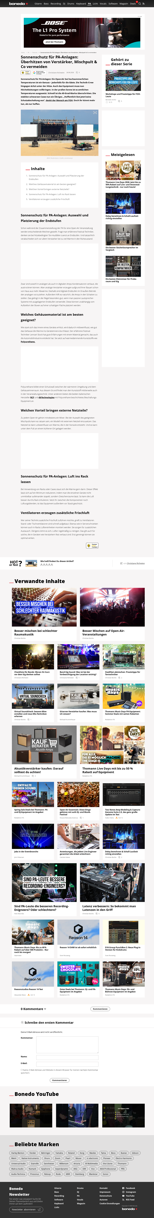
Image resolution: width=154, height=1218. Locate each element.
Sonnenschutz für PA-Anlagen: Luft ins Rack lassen (52, 194)
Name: (24, 1056)
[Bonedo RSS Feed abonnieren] (143, 3)
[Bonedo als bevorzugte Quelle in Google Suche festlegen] (39, 72)
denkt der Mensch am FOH (59, 100)
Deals (133, 4)
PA (89, 4)
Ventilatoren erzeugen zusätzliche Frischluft (49, 199)
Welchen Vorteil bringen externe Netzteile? (49, 189)
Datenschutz (106, 1195)
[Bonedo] (18, 3)
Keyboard (81, 4)
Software (113, 4)
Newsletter (23, 1209)
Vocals (103, 4)
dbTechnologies (46, 397)
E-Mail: (24, 1063)
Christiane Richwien (56, 72)
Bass (46, 4)
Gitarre (38, 4)
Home (23, 52)
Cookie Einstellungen (110, 1203)
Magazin (124, 4)
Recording (56, 4)
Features (34, 52)
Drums (70, 4)
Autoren (104, 1199)
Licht (95, 4)
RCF (32, 397)
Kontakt (104, 1188)
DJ (64, 4)
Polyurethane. (28, 341)
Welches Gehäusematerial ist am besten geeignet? (52, 184)
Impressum (105, 1192)
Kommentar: (27, 1038)
